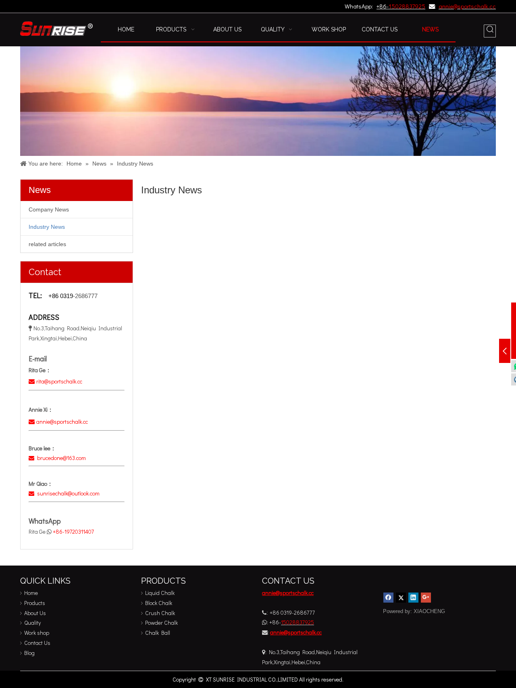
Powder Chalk (161, 622)
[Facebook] (388, 598)
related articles (47, 244)
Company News (49, 209)
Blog (29, 653)
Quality (32, 622)
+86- (383, 6)
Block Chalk (158, 603)
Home (31, 593)
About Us (35, 613)
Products (34, 603)
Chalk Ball (157, 632)
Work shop (36, 632)
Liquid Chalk (160, 593)
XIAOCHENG (429, 611)
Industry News (47, 227)
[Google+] (426, 598)
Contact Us (37, 643)
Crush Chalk (160, 613)
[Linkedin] (413, 598)
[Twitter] (401, 598)
